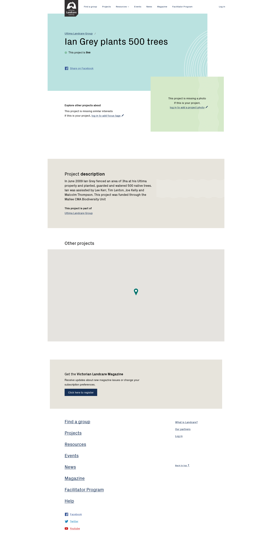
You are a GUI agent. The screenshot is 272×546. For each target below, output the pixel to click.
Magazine (162, 6)
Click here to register (81, 392)
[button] (136, 292)
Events (137, 6)
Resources (121, 6)
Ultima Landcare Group (79, 33)
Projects (106, 6)
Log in (222, 6)
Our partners (183, 429)
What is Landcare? (186, 422)
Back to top (181, 465)
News (149, 6)
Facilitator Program (182, 6)
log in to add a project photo (187, 107)
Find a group (90, 6)
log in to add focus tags (106, 115)
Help (69, 500)
